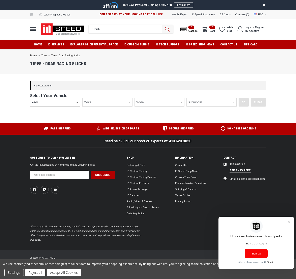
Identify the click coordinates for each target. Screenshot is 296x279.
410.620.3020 (180, 141)
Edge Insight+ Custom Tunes (143, 207)
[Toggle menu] (33, 29)
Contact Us (181, 165)
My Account (252, 31)
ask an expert (179, 14)
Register (259, 27)
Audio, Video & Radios (139, 201)
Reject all (35, 272)
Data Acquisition (136, 213)
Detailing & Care (136, 165)
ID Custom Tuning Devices (141, 177)
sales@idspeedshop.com (57, 14)
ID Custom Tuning (137, 171)
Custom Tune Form (186, 177)
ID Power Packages (137, 189)
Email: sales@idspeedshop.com (247, 178)
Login (248, 27)
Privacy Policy (182, 201)
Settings (14, 272)
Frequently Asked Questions (190, 183)
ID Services (133, 195)
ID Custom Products (138, 183)
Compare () (242, 14)
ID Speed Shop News (203, 14)
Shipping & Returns (185, 189)
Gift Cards (225, 14)
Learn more (183, 5)
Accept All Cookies (64, 272)
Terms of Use (182, 195)
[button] (188, 29)
